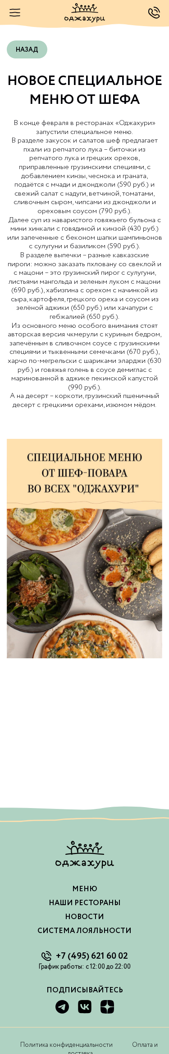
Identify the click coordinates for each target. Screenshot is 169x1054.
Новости (84, 917)
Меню (84, 889)
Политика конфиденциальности (66, 1045)
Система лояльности (84, 931)
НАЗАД (27, 49)
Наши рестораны (85, 903)
